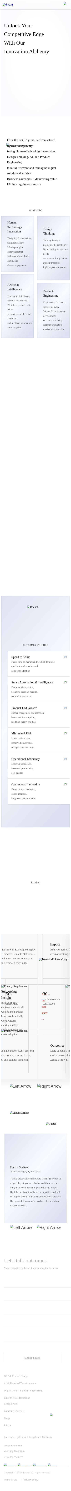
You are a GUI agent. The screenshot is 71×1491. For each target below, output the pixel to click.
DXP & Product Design (16, 1376)
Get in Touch (32, 1357)
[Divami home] (8, 4)
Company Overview (14, 1411)
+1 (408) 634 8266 (13, 1457)
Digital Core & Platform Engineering (23, 1390)
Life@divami (11, 1403)
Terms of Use (10, 1479)
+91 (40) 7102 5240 (14, 1451)
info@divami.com (13, 1445)
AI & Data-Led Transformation (20, 1383)
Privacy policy (31, 1479)
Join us (7, 1425)
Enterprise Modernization (17, 1398)
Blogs (7, 1418)
